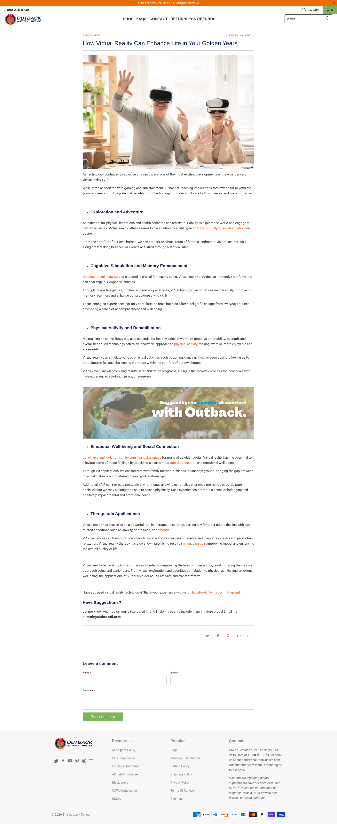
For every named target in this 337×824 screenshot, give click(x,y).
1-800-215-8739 (16, 10)
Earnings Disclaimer (125, 766)
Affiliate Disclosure (125, 774)
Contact (158, 19)
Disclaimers (120, 782)
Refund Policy (180, 766)
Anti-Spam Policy (124, 750)
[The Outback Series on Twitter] (56, 761)
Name (87, 672)
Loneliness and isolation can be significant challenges (122, 457)
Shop (128, 19)
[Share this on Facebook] (218, 636)
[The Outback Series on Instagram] (84, 761)
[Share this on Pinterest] (228, 636)
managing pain (195, 543)
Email (174, 672)
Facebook (199, 592)
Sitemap (176, 799)
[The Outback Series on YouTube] (70, 761)
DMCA (116, 799)
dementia (162, 530)
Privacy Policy (180, 782)
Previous (235, 35)
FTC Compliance (123, 758)
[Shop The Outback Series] (168, 413)
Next (248, 35)
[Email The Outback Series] (91, 761)
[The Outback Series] (29, 19)
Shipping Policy (181, 774)
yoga (201, 357)
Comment (89, 690)
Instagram (231, 592)
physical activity (185, 344)
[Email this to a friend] (249, 636)
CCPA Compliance (124, 790)
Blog (173, 750)
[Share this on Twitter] (207, 636)
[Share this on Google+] (238, 636)
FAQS (141, 19)
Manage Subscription (185, 758)
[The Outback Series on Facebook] (63, 761)
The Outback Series (76, 814)
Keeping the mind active (100, 277)
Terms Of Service (182, 790)
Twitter (213, 592)
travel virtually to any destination (221, 228)
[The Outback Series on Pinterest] (77, 761)
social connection (183, 463)
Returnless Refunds (193, 19)
